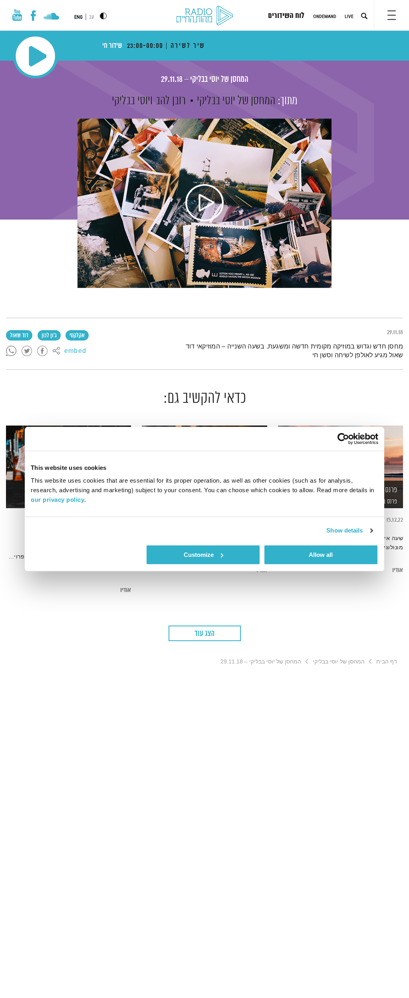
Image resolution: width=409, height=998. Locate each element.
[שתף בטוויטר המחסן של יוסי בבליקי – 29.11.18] (27, 351)
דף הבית (386, 661)
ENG (78, 17)
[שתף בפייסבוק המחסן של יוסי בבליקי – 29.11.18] (42, 351)
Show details (344, 530)
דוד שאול (19, 335)
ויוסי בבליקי (132, 101)
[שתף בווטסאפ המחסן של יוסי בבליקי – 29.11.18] (11, 351)
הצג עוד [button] (204, 633)
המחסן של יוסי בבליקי (236, 101)
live (349, 16)
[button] (391, 15)
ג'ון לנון (49, 335)
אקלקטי (77, 335)
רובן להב (171, 101)
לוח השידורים (286, 16)
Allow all (321, 554)
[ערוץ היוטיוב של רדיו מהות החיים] (17, 15)
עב (91, 17)
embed (75, 351)
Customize (199, 554)
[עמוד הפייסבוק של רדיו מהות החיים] (33, 15)
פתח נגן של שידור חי (35, 56)
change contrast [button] (103, 15)
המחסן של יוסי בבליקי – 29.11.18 (204, 80)
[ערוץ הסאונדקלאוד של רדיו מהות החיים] (51, 17)
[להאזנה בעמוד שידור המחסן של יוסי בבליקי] (204, 203)
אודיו (397, 570)
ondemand (324, 16)
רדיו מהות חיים (204, 16)
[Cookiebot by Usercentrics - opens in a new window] (343, 439)
